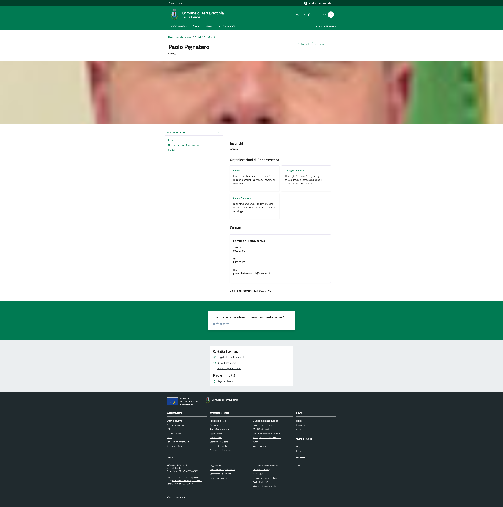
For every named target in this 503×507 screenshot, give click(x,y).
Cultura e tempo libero (219, 445)
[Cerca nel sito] (331, 14)
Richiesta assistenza (219, 477)
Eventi (299, 450)
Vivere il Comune (227, 26)
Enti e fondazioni (174, 433)
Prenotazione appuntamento (222, 469)
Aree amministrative (175, 424)
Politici (169, 437)
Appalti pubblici (216, 433)
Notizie (299, 420)
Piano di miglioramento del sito (266, 486)
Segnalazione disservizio (220, 473)
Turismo (256, 441)
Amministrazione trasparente (265, 465)
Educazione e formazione (220, 450)
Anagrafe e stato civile (219, 429)
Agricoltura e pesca (218, 420)
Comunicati (301, 424)
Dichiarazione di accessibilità (265, 477)
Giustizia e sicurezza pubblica (265, 420)
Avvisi (298, 429)
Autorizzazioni (216, 437)
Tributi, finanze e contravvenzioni (267, 437)
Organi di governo (174, 420)
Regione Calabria (175, 3)
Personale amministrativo (178, 441)
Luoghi (299, 446)
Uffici (169, 429)
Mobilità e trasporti (261, 429)
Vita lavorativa (259, 445)
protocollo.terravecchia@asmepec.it (186, 480)
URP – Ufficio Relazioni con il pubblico (183, 477)
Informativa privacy (261, 469)
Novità (196, 26)
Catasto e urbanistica (219, 441)
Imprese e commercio (262, 424)
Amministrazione (178, 26)
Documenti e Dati (174, 445)
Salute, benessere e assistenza (266, 433)
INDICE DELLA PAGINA (176, 132)
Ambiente (214, 424)
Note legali (258, 473)
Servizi (209, 26)
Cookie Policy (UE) (261, 482)
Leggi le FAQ (215, 465)
